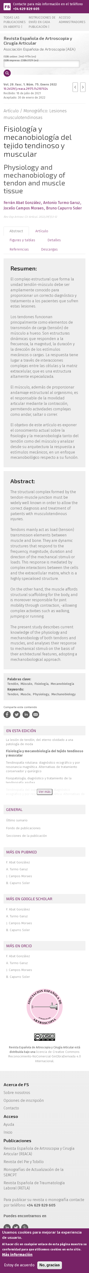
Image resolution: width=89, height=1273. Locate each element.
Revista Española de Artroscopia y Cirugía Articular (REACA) (39, 1151)
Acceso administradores (72, 19)
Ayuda (9, 1124)
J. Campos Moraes (19, 876)
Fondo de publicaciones (23, 828)
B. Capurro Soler (18, 883)
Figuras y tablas (22, 240)
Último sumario (17, 820)
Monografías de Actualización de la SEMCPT (34, 1172)
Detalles (54, 240)
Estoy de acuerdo (19, 1265)
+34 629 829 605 (26, 9)
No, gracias (49, 1265)
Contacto (11, 1108)
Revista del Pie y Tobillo (24, 1161)
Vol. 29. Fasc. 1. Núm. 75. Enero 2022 (30, 84)
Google (24, 1227)
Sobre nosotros (17, 1092)
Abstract (16, 231)
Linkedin (7, 1227)
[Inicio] (7, 6)
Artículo (41, 231)
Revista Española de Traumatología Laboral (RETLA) (34, 1186)
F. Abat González (18, 862)
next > (82, 87)
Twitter (15, 1227)
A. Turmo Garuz (17, 869)
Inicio (8, 1132)
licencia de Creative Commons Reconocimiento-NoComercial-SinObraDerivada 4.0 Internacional (44, 1056)
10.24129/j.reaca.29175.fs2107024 (26, 88)
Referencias (19, 249)
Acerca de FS (16, 1084)
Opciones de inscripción (24, 1100)
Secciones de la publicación (26, 836)
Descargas (49, 249)
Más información (17, 1254)
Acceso (11, 1116)
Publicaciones (17, 1140)
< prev (75, 87)
